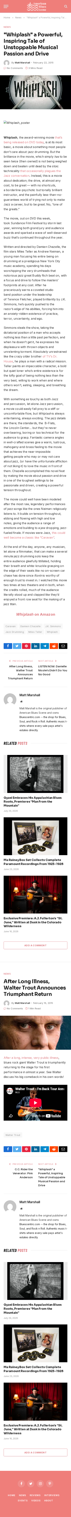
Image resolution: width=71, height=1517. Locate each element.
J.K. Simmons (53, 626)
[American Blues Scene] (37, 6)
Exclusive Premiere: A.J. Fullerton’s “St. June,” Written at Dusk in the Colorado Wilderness (33, 922)
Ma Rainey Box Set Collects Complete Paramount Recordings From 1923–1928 (33, 862)
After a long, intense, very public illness (31, 1058)
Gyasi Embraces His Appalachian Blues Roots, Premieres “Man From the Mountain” (33, 802)
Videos (36, 1500)
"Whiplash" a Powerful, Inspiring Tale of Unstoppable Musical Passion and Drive (51, 1177)
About (48, 1500)
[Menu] (6, 6)
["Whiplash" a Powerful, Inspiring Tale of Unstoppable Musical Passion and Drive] (35, 92)
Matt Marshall (22, 62)
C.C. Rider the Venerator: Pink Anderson (23, 1173)
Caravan (10, 626)
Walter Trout (12, 1135)
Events (23, 1500)
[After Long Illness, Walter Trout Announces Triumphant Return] (35, 1033)
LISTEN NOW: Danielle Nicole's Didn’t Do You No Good (52, 670)
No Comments (15, 68)
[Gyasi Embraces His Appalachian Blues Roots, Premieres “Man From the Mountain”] (35, 774)
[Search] (65, 6)
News (7, 26)
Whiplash (52, 631)
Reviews (35, 1495)
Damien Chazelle (30, 626)
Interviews (51, 1495)
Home (11, 1495)
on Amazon (35, 614)
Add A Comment (35, 945)
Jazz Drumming (14, 631)
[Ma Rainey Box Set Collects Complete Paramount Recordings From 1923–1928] (35, 836)
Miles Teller (35, 631)
